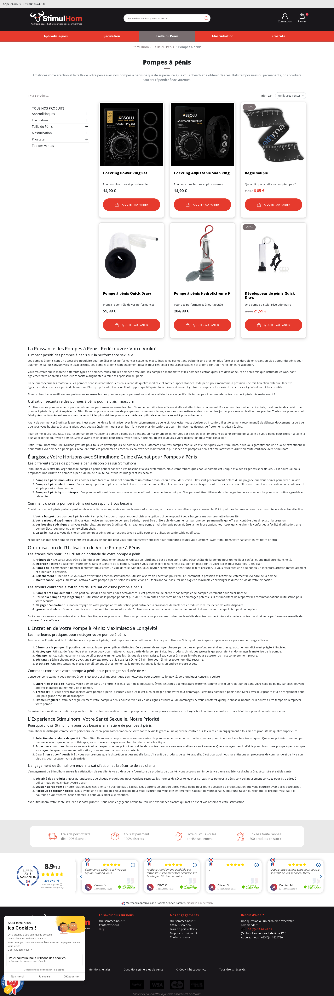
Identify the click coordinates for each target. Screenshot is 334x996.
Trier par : (267, 95)
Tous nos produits (48, 108)
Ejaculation (40, 120)
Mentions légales (100, 969)
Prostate (38, 139)
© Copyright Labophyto (191, 969)
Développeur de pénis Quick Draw (270, 295)
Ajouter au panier (134, 204)
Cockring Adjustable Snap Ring (202, 173)
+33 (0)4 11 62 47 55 (258, 929)
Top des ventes (43, 146)
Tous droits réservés (232, 969)
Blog (102, 929)
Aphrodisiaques (43, 114)
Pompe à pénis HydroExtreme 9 (202, 293)
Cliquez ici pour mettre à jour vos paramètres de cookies (167, 994)
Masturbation (42, 133)
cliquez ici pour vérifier (199, 903)
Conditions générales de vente (143, 969)
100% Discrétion (180, 925)
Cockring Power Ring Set (125, 173)
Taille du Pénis (42, 126)
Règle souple (256, 173)
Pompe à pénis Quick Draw (127, 293)
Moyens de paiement (183, 933)
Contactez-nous (109, 925)
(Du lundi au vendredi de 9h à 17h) (263, 933)
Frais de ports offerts (183, 929)
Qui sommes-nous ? (111, 921)
